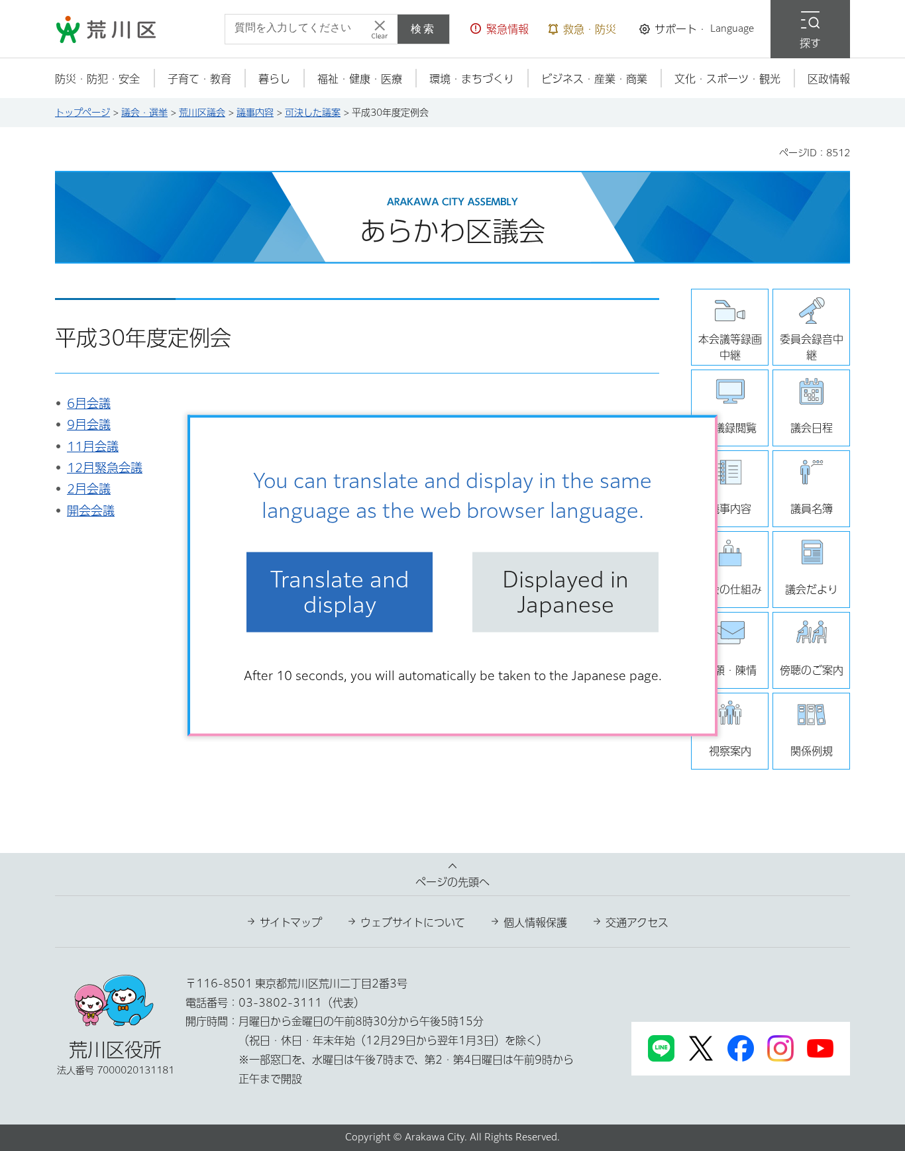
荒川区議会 (202, 112)
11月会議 (93, 446)
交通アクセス (637, 922)
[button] (499, 29)
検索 (423, 28)
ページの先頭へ (452, 882)
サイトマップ (291, 922)
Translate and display (339, 592)
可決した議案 (313, 112)
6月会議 (89, 403)
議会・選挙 (144, 112)
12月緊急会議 (104, 468)
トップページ (82, 112)
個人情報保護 (535, 922)
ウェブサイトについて (412, 922)
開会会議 (91, 511)
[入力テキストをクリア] (380, 29)
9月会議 (89, 424)
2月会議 (89, 489)
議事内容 (255, 112)
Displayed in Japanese (565, 592)
